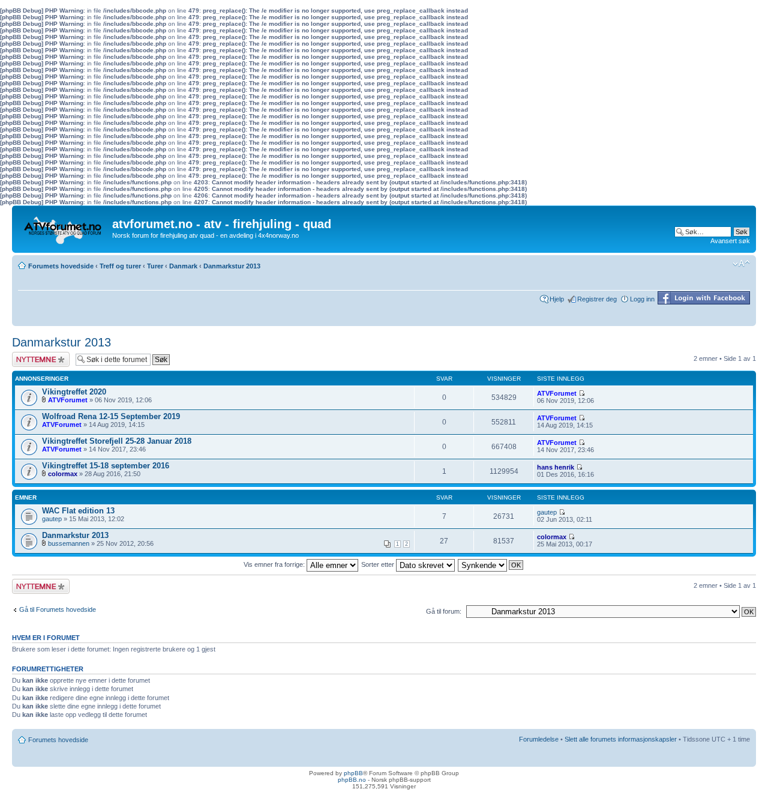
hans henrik (555, 467)
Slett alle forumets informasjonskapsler (621, 739)
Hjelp (557, 299)
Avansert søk (730, 240)
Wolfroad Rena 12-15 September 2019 (111, 416)
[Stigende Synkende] (491, 564)
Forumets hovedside (61, 266)
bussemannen (68, 543)
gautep (52, 518)
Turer (155, 266)
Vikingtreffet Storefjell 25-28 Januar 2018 (116, 441)
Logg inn (642, 299)
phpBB (353, 773)
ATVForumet (68, 400)
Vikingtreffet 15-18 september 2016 (105, 465)
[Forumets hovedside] (63, 227)
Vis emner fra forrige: (275, 564)
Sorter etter (378, 564)
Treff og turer (120, 266)
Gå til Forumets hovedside (57, 609)
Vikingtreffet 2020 (74, 391)
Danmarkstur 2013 (231, 266)
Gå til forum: (443, 611)
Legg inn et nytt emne (34, 359)
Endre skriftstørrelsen (741, 263)
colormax (62, 473)
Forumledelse (539, 739)
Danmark (183, 266)
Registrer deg (597, 299)
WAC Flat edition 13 (78, 510)
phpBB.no (352, 779)
